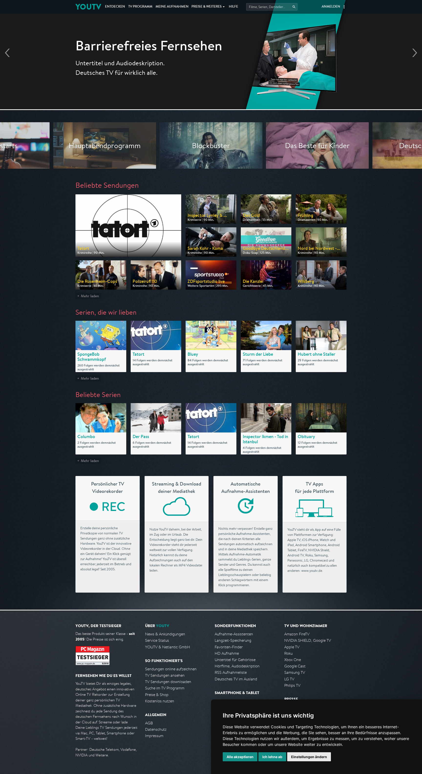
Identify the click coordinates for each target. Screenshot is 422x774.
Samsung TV (294, 672)
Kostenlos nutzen (159, 701)
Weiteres (206, 7)
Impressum (154, 735)
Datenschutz (156, 729)
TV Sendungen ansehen (165, 675)
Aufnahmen (172, 7)
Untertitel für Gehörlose (235, 659)
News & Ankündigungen (165, 634)
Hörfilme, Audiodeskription (237, 666)
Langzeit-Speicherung (233, 640)
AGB (149, 723)
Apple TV (291, 647)
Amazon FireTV (296, 634)
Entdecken (115, 7)
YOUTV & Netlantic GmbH (167, 647)
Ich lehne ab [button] (272, 757)
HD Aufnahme (227, 653)
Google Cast (295, 666)
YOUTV (88, 6)
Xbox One (292, 659)
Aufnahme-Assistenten (234, 634)
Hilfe (233, 7)
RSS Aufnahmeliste (231, 672)
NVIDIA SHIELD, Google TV (307, 640)
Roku (288, 653)
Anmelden (331, 7)
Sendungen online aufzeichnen (171, 669)
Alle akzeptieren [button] (240, 757)
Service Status (157, 640)
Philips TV (292, 685)
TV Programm (140, 7)
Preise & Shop (157, 694)
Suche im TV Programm (164, 688)
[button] (344, 7)
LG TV (289, 679)
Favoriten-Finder (229, 647)
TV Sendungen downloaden (168, 681)
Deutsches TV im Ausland (236, 679)
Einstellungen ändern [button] (309, 757)
